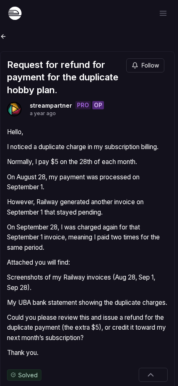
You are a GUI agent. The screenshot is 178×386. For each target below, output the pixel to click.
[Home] (15, 13)
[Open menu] (163, 13)
